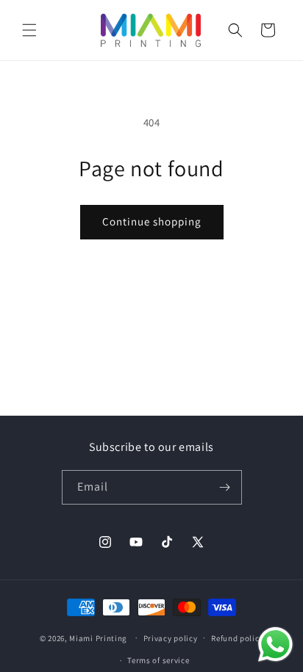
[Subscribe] (225, 487)
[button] (29, 30)
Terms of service (158, 660)
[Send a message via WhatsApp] (275, 644)
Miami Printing (98, 637)
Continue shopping (152, 221)
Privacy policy (170, 638)
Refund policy (237, 638)
